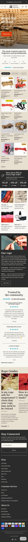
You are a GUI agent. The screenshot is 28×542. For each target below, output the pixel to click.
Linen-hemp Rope (5, 466)
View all (3, 166)
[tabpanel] (14, 122)
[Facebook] (13, 539)
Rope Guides (4, 511)
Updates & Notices (6, 516)
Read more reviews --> (7, 362)
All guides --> (5, 426)
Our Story (3, 508)
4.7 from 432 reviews (18, 67)
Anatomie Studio (5, 514)
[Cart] (26, 6)
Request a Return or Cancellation (9, 500)
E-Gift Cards (4, 482)
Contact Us (4, 490)
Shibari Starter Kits (6, 471)
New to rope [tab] (6, 73)
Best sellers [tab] (15, 73)
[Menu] (2, 6)
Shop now (6, 34)
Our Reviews (4, 495)
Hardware (3, 479)
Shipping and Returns (6, 498)
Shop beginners (8, 40)
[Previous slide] (1, 2)
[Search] (5, 6)
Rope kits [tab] (24, 73)
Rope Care (4, 474)
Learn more (6, 283)
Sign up (14, 450)
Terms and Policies (14, 536)
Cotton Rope (4, 468)
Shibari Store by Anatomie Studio (16, 533)
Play (2, 476)
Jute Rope (3, 463)
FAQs (2, 492)
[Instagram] (15, 539)
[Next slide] (26, 2)
